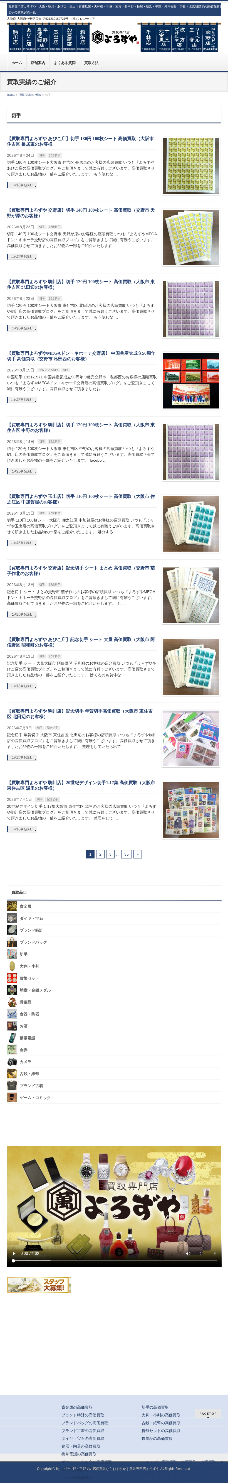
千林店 (163, 1474)
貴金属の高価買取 (77, 1407)
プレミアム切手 (49, 369)
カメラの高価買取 (77, 1477)
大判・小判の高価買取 (161, 1415)
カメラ (25, 1062)
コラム (191, 1479)
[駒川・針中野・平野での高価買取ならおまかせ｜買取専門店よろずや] (114, 45)
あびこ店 (181, 1468)
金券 (24, 1050)
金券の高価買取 (75, 1469)
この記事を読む (22, 185)
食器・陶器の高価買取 (80, 1446)
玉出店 (198, 1468)
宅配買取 (189, 1462)
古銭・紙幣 (29, 1074)
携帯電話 (27, 1038)
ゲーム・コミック (35, 1098)
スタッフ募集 (39, 1285)
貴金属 (25, 906)
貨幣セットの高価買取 (161, 1430)
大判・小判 (29, 966)
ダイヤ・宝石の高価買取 (82, 1438)
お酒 (24, 1026)
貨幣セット (29, 978)
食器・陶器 (29, 1014)
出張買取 (208, 1462)
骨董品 (25, 1002)
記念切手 (54, 155)
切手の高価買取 (155, 1407)
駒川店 (163, 1468)
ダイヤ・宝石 (31, 918)
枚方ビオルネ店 (186, 1474)
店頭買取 (169, 1462)
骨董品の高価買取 (157, 1438)
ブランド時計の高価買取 (82, 1415)
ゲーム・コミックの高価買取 (86, 1462)
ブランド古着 (31, 1086)
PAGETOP (208, 1413)
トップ (152, 1462)
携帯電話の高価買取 (78, 1454)
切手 (42, 155)
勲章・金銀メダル (35, 990)
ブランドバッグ (33, 942)
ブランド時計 (31, 930)
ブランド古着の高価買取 (82, 1430)
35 (126, 854)
